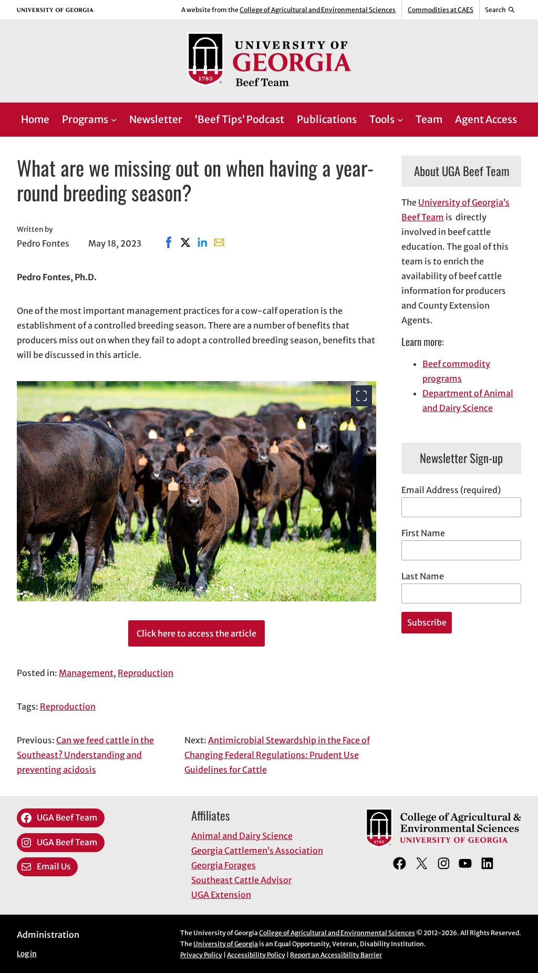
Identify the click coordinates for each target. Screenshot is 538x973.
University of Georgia (225, 944)
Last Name (422, 576)
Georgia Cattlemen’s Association (257, 850)
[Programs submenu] (114, 119)
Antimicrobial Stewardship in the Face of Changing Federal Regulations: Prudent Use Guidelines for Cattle (277, 755)
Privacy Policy (201, 955)
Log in (27, 953)
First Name (423, 533)
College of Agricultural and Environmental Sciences (318, 10)
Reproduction (145, 673)
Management (86, 673)
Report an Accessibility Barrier (336, 955)
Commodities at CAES (440, 10)
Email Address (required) (451, 490)
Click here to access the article (196, 633)
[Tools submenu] (400, 119)
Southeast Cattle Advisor (241, 880)
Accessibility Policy (256, 955)
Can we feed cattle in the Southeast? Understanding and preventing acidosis (85, 755)
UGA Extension (221, 894)
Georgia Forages (223, 865)
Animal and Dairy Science (242, 836)
